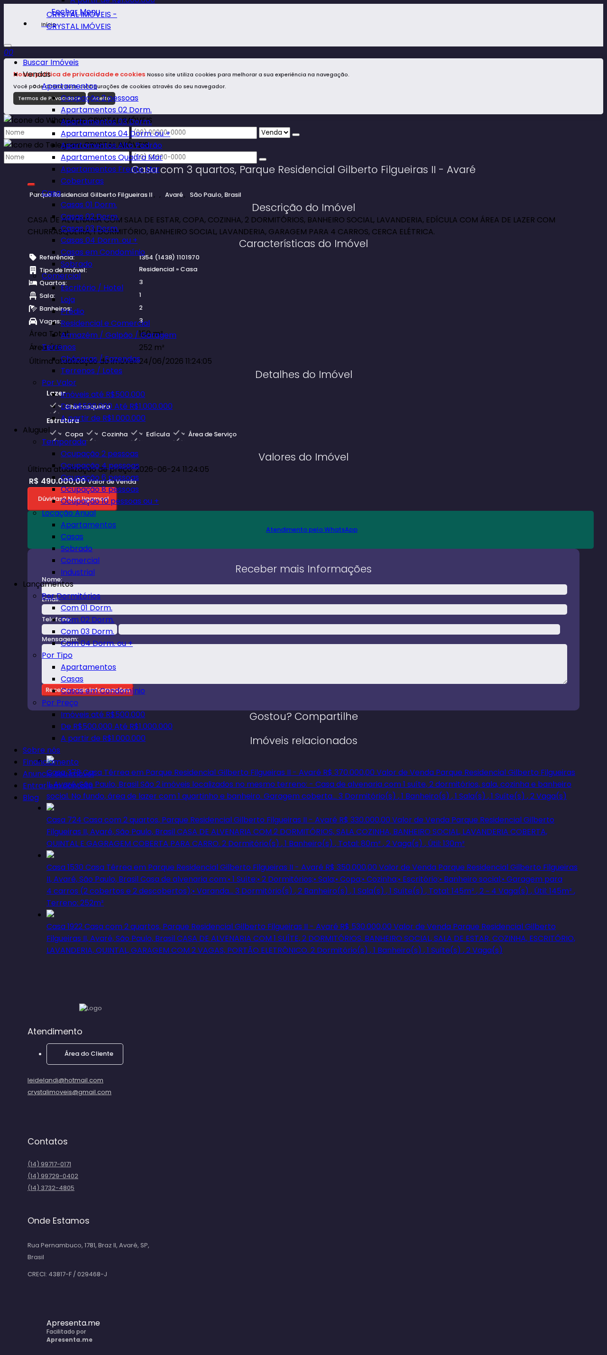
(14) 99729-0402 (53, 1175)
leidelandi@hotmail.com (65, 1080)
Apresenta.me (73, 1323)
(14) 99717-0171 (49, 1164)
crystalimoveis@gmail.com (69, 1092)
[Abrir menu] (7, 42)
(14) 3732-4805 (51, 1187)
